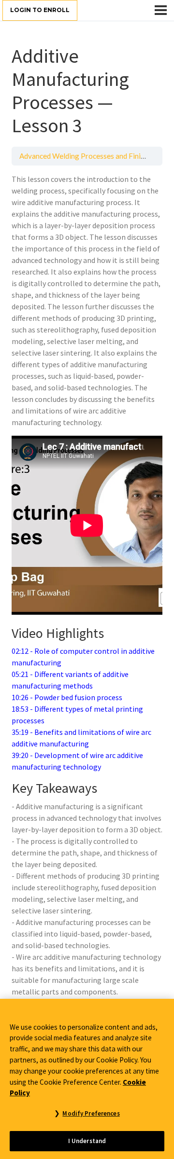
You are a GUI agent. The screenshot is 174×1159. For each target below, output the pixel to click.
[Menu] (160, 10)
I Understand (87, 1141)
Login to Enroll (40, 10)
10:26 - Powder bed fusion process (67, 697)
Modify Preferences (90, 1113)
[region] (87, 1079)
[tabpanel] (87, 585)
